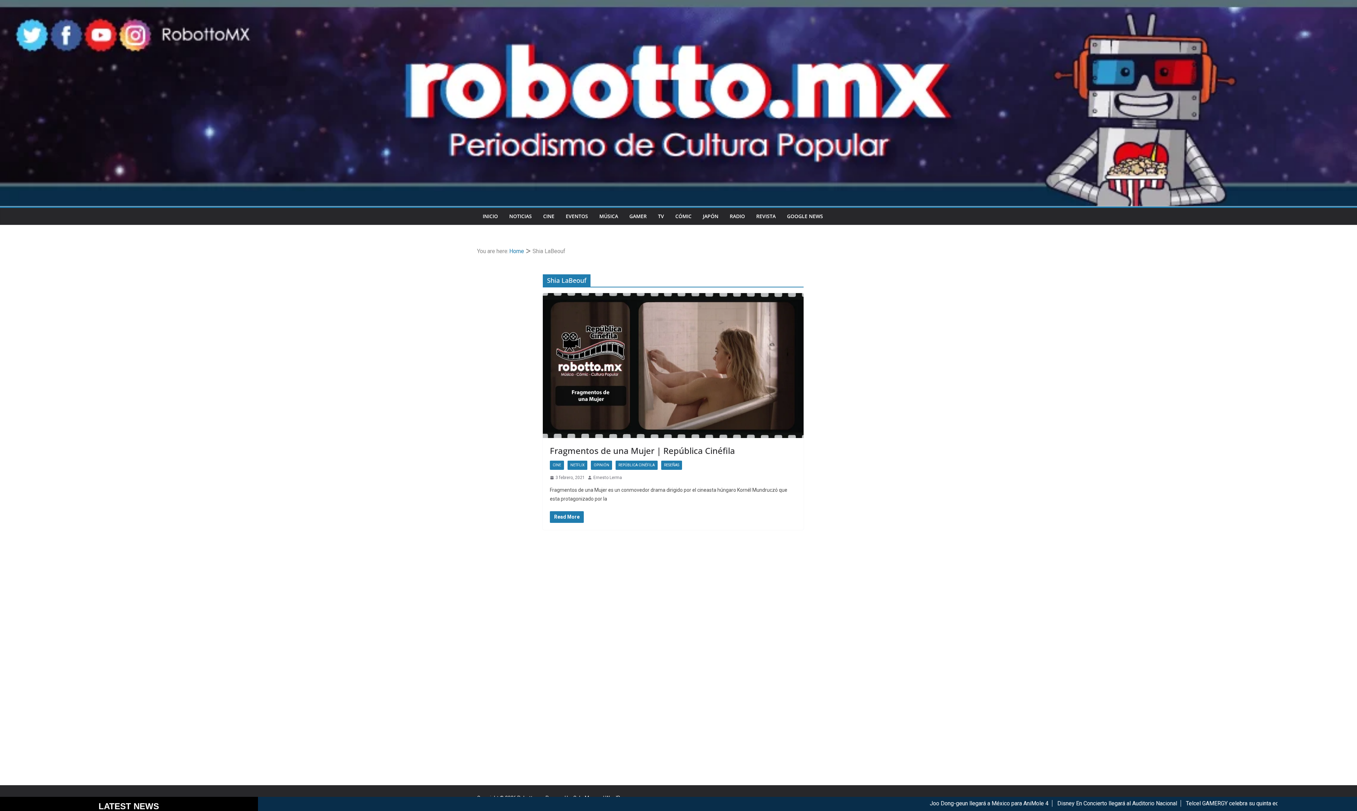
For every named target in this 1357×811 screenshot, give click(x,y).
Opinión (601, 465)
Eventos (577, 216)
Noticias (520, 216)
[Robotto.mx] (678, 4)
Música (608, 216)
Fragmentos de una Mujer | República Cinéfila (642, 450)
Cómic (683, 216)
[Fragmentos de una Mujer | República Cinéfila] (673, 365)
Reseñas (671, 465)
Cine (548, 216)
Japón (710, 216)
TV (661, 216)
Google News (805, 216)
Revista (766, 216)
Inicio (490, 216)
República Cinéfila (636, 465)
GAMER (638, 216)
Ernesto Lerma (607, 477)
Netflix (577, 465)
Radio (737, 216)
